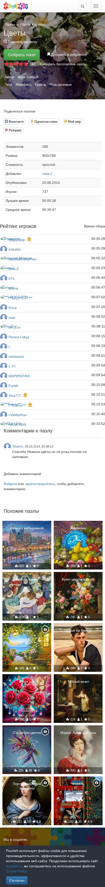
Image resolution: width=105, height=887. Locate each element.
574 (11, 278)
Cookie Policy (16, 871)
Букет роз (26, 681)
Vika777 (15, 396)
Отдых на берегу (78, 630)
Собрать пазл (22, 54)
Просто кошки (27, 579)
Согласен (16, 880)
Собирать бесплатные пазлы (63, 64)
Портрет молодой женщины (27, 786)
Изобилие (78, 528)
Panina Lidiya (19, 337)
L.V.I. (12, 366)
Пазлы (10, 24)
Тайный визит (78, 681)
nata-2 (47, 174)
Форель (78, 784)
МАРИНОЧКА (19, 376)
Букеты (40, 84)
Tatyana (17, 446)
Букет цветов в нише (78, 579)
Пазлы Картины (33, 24)
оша (12, 317)
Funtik (13, 386)
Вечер (27, 630)
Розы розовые (61, 84)
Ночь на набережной (27, 528)
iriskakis (15, 249)
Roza (13, 308)
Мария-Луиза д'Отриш (78, 733)
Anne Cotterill (28, 77)
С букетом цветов (27, 733)
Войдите (10, 484)
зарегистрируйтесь (40, 484)
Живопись (23, 84)
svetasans (16, 356)
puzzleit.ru (14, 866)
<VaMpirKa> (18, 415)
